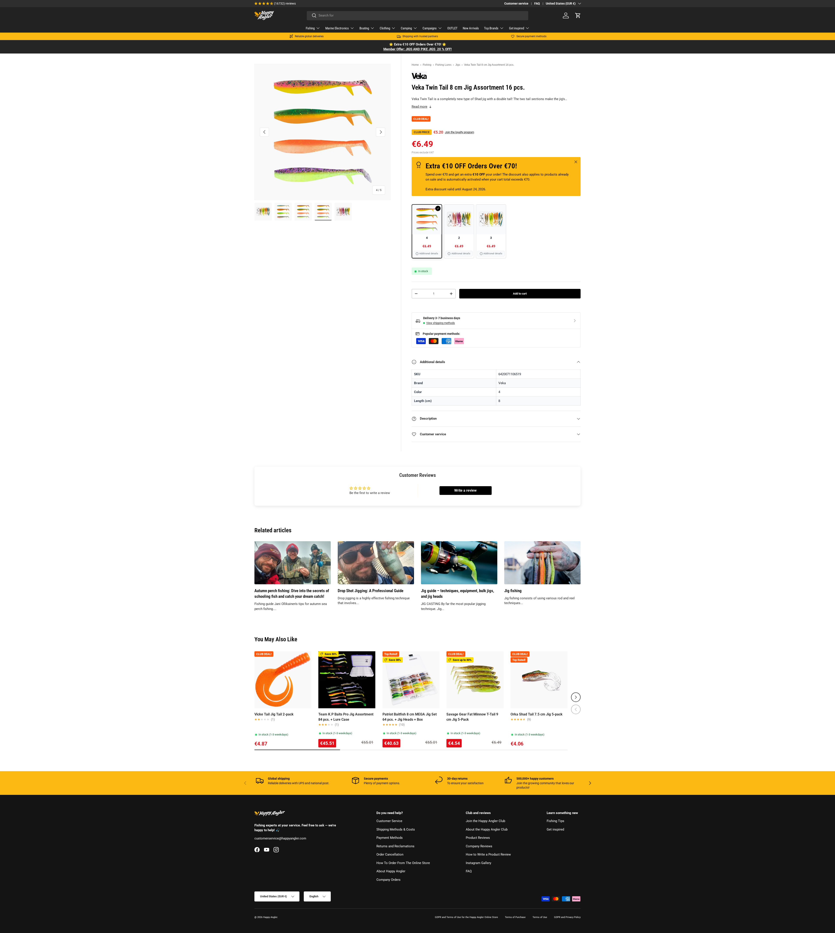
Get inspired (516, 28)
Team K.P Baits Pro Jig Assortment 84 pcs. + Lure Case (345, 717)
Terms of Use (540, 917)
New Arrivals (471, 28)
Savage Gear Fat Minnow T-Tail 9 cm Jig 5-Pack (472, 717)
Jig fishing (513, 590)
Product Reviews (478, 838)
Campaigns (430, 28)
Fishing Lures (443, 64)
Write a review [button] (465, 490)
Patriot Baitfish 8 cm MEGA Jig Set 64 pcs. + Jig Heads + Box (409, 717)
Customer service (516, 3)
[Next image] (306, 679)
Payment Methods (389, 838)
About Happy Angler (390, 871)
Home (415, 64)
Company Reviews (479, 846)
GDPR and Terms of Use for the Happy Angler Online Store (466, 917)
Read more (419, 107)
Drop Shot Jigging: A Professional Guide (370, 590)
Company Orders (388, 880)
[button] (578, 15)
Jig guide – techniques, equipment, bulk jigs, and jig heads (457, 593)
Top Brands (491, 28)
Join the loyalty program (459, 132)
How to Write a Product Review (488, 855)
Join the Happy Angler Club (485, 821)
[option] (427, 231)
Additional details (428, 253)
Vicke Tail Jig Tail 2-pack (274, 714)
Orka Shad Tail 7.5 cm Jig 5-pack (537, 714)
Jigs (457, 64)
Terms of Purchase (515, 917)
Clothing (385, 28)
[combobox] (417, 15)
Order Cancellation (389, 855)
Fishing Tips (555, 821)
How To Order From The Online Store (403, 863)
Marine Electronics (337, 28)
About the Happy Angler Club (487, 829)
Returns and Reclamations (395, 846)
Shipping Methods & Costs (395, 829)
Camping (406, 28)
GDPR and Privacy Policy (567, 917)
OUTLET (452, 28)
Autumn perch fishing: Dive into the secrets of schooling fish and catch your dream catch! (291, 593)
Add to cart (520, 293)
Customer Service (389, 821)
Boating (364, 28)
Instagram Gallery (478, 863)
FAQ (537, 3)
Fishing (310, 28)
